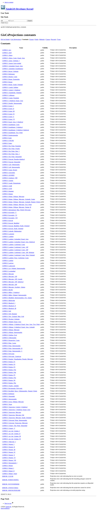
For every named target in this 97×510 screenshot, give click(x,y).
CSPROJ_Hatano (7, 194)
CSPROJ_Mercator (8, 274)
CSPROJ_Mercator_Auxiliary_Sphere (13, 287)
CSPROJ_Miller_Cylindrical (10, 292)
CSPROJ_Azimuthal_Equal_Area (12, 66)
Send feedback (5, 508)
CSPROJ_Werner (7, 465)
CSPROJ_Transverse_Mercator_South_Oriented (16, 418)
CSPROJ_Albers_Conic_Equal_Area (13, 58)
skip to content (9, 2)
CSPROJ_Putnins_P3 (8, 367)
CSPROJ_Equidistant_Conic (11, 124)
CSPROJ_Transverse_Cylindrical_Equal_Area (16, 409)
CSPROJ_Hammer (8, 191)
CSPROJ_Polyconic (8, 354)
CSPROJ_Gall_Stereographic (11, 167)
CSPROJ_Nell (6, 311)
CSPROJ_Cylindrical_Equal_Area (12, 101)
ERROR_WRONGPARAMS (11, 490)
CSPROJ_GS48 (7, 186)
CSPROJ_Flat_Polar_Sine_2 (11, 154)
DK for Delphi (5, 39)
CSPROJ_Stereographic (9, 399)
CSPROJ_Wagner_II (8, 447)
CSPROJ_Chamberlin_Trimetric (12, 92)
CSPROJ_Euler (7, 138)
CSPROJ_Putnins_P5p (9, 378)
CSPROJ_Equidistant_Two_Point (12, 132)
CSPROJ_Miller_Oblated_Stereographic (14, 295)
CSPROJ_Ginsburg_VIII (9, 178)
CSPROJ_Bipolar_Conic (9, 77)
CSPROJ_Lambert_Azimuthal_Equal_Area (15, 239)
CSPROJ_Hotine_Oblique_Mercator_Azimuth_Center (18, 199)
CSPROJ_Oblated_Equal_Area (11, 322)
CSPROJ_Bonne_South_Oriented (12, 84)
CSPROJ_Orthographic (9, 338)
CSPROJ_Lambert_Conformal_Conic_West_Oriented (18, 255)
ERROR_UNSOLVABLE (10, 488)
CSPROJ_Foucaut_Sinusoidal (11, 162)
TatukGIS (8, 506)
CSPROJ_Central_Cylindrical (11, 90)
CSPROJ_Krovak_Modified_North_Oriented (15, 226)
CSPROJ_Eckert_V (8, 116)
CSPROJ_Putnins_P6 (8, 380)
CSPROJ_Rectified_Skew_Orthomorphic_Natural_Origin (19, 391)
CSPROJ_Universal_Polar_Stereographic (14, 420)
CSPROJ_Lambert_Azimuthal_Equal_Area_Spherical (18, 242)
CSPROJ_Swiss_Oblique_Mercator (13, 402)
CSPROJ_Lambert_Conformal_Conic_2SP (15, 250)
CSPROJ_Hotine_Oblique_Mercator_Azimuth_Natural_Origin (21, 202)
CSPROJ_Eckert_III (8, 111)
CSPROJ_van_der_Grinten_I (11, 431)
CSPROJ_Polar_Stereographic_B (12, 348)
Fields (36, 39)
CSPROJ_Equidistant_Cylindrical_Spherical (15, 130)
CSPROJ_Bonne (7, 82)
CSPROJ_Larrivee (7, 263)
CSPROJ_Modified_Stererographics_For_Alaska (17, 298)
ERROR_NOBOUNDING (10, 480)
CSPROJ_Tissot (7, 404)
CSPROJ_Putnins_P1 (8, 362)
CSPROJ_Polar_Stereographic (11, 346)
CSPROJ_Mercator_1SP (9, 276)
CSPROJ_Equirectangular (10, 135)
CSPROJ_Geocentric (8, 172)
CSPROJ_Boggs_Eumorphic (11, 79)
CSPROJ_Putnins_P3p (9, 370)
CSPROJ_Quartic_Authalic (10, 386)
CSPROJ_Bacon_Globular (10, 71)
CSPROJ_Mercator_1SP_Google (12, 279)
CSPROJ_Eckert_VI (8, 119)
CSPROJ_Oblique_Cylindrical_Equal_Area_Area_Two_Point (21, 324)
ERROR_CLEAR (7, 476)
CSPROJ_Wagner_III (8, 449)
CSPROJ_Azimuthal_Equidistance (12, 68)
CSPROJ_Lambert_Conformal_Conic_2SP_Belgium (18, 252)
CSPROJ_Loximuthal (8, 271)
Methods (42, 39)
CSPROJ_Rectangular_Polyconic (12, 388)
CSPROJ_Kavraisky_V (9, 212)
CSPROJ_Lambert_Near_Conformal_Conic (15, 258)
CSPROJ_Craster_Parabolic (10, 98)
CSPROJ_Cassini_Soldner (10, 87)
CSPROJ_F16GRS (8, 140)
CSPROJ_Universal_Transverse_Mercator (15, 423)
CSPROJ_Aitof (7, 52)
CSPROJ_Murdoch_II (9, 306)
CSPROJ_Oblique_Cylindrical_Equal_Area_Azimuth (18, 327)
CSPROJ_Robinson (8, 394)
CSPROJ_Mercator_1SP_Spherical (12, 282)
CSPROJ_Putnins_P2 (8, 364)
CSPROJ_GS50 (7, 188)
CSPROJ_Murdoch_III (9, 308)
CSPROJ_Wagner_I (8, 444)
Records (53, 39)
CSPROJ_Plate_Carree (9, 343)
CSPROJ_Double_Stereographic (12, 103)
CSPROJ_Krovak (7, 220)
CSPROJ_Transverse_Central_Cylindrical (14, 407)
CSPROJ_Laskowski (8, 266)
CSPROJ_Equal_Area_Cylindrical (12, 122)
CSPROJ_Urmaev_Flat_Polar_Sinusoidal (14, 425)
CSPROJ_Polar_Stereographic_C (12, 351)
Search (30, 20)
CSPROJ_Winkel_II (8, 471)
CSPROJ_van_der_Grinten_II (11, 433)
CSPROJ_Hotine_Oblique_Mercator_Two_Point (17, 204)
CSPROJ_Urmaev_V (8, 428)
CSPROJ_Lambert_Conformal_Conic (13, 244)
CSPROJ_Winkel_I (8, 468)
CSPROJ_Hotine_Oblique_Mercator (13, 196)
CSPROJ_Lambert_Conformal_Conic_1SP (15, 247)
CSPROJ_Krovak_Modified (10, 223)
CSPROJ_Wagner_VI (8, 457)
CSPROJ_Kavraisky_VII (9, 218)
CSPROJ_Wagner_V (8, 455)
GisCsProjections (16, 39)
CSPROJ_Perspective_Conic (11, 340)
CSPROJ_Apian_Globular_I (10, 61)
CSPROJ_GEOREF (8, 175)
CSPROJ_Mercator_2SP (9, 284)
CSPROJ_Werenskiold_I (9, 463)
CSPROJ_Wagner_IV (8, 452)
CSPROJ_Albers (7, 55)
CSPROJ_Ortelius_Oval (9, 335)
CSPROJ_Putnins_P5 (8, 375)
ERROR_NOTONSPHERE (10, 484)
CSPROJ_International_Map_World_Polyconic (16, 210)
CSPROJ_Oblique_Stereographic (12, 332)
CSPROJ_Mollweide (8, 300)
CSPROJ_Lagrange (8, 234)
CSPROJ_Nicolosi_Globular (11, 319)
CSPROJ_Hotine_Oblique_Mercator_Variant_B (16, 207)
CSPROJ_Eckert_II (8, 108)
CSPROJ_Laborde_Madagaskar (12, 231)
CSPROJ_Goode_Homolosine (11, 183)
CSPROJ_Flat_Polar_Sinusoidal (12, 156)
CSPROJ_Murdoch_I (8, 303)
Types (59, 39)
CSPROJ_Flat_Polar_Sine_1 (11, 151)
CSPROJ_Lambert (7, 236)
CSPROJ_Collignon (8, 95)
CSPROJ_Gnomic (7, 180)
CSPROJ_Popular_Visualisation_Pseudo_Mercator (17, 359)
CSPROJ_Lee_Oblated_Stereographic (13, 268)
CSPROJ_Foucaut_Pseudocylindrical (13, 159)
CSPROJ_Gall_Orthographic (11, 164)
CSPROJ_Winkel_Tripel (9, 473)
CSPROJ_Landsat (7, 260)
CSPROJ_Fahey (7, 143)
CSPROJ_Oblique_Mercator (10, 330)
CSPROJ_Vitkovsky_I (9, 442)
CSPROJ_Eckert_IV (8, 114)
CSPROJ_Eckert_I (8, 106)
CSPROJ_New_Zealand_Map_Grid (13, 316)
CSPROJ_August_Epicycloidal (11, 63)
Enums (31, 39)
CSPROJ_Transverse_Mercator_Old (13, 415)
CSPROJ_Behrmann (8, 74)
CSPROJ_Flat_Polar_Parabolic (11, 146)
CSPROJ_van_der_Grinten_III (11, 436)
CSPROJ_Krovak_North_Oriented (12, 228)
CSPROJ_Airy (6, 50)
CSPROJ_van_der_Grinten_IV (11, 439)
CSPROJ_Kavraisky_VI (9, 215)
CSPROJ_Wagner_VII (9, 460)
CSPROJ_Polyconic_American (11, 356)
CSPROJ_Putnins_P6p (9, 383)
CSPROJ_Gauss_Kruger (9, 170)
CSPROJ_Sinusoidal (8, 396)
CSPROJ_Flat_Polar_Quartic (11, 148)
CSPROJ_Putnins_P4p (9, 372)
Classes (48, 39)
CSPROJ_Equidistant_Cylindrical (12, 127)
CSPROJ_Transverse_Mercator (11, 412)
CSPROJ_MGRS (7, 290)
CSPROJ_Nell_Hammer (9, 314)
